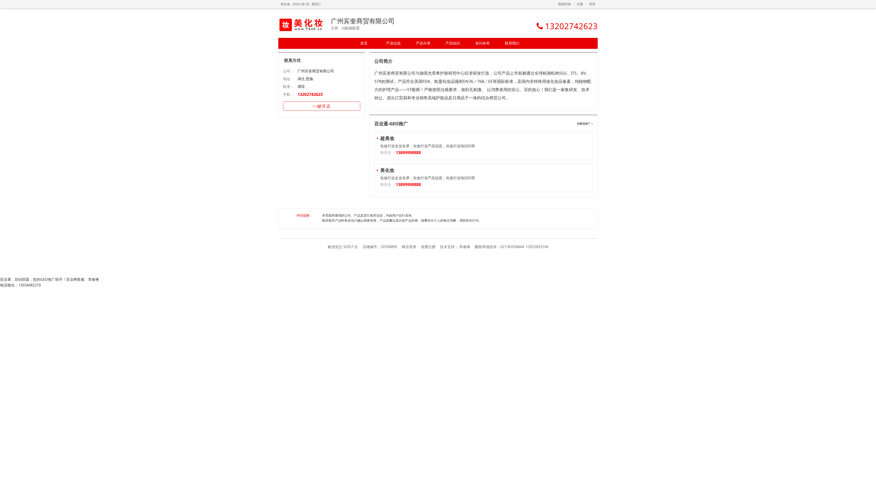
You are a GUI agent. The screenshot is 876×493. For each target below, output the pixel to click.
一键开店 (322, 106)
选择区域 (564, 4)
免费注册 (428, 246)
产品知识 (453, 43)
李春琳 (464, 246)
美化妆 (285, 4)
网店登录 (409, 246)
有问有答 (482, 43)
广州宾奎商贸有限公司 (363, 20)
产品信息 (393, 43)
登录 (592, 4)
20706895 (389, 246)
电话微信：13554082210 (20, 285)
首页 (364, 43)
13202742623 (310, 94)
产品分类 (423, 43)
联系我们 (512, 43)
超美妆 (387, 138)
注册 (580, 4)
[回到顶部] (870, 487)
